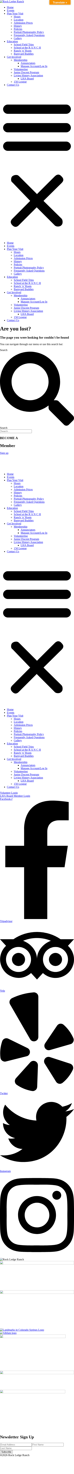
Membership (20, 60)
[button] (37, 164)
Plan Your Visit (15, 13)
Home (10, 7)
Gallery (18, 38)
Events (10, 10)
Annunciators (28, 63)
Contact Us (13, 84)
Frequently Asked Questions (29, 35)
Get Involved (14, 56)
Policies (18, 29)
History (18, 25)
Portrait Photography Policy (29, 32)
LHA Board (27, 78)
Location (18, 19)
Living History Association (28, 75)
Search (3, 350)
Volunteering (21, 69)
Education (12, 41)
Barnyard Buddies (24, 53)
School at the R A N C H (27, 47)
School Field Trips (24, 44)
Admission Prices (23, 22)
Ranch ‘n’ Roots (22, 50)
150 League (20, 81)
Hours (17, 16)
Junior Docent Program (26, 72)
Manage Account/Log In (34, 66)
